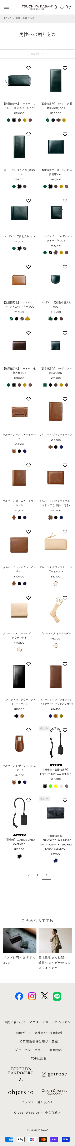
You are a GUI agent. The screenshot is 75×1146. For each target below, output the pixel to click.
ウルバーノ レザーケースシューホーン (19, 768)
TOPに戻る (39, 1058)
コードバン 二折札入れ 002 (19, 236)
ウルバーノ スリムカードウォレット (19, 503)
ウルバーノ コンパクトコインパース (19, 569)
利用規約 (56, 1050)
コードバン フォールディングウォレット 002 (55, 238)
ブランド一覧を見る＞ (37, 1102)
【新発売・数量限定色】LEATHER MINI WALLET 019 (55, 772)
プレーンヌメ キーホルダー (55, 633)
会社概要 (40, 1033)
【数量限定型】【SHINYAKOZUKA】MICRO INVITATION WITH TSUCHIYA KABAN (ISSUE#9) (56, 842)
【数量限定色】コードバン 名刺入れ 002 (19, 371)
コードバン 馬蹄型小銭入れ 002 (55, 304)
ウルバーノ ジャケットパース (55, 435)
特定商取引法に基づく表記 (39, 1041)
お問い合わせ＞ (15, 1022)
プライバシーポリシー (31, 1050)
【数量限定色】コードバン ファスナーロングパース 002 (19, 106)
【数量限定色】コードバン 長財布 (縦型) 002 (55, 106)
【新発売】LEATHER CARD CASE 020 (19, 842)
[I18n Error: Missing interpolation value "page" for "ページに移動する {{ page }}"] (28, 875)
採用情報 (56, 1033)
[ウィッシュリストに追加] (29, 68)
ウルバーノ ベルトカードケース (19, 437)
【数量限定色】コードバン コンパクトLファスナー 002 (19, 304)
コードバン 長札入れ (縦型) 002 (19, 172)
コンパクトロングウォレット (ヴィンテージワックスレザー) (56, 702)
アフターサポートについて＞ (50, 1022)
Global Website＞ (28, 1112)
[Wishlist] (62, 7)
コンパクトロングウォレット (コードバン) (19, 702)
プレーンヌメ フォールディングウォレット (19, 635)
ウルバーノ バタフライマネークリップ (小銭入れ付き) (55, 503)
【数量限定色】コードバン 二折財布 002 (55, 172)
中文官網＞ (53, 1112)
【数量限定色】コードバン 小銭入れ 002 (55, 371)
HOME (7, 18)
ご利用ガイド (22, 1033)
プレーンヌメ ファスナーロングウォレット (55, 569)
